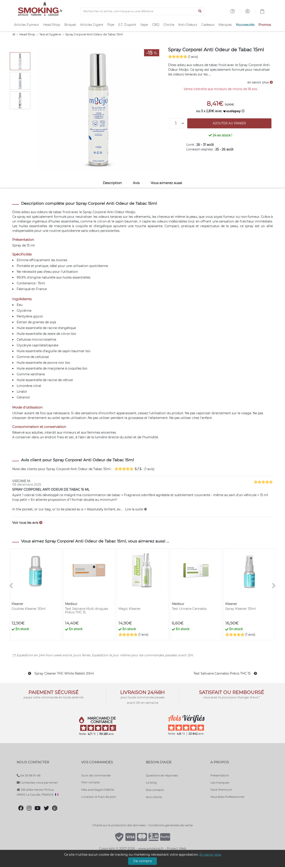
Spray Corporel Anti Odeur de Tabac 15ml (94, 34)
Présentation (219, 775)
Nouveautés (245, 25)
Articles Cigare (91, 25)
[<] (11, 585)
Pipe (110, 25)
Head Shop (51, 25)
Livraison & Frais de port (98, 796)
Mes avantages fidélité (97, 789)
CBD (155, 25)
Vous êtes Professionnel (227, 796)
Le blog (151, 782)
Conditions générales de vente (171, 825)
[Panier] (262, 12)
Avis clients (154, 797)
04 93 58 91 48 (30, 775)
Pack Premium (221, 789)
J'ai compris (142, 861)
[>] (274, 585)
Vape (144, 25)
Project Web (176, 849)
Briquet (70, 25)
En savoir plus (210, 855)
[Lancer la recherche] (200, 11)
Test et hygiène (50, 34)
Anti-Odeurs (187, 25)
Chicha (168, 25)
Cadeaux (207, 25)
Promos (265, 25)
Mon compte (90, 782)
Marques (225, 25)
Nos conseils (155, 790)
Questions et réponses (162, 775)
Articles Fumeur (26, 25)
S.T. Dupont (127, 25)
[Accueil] (13, 34)
